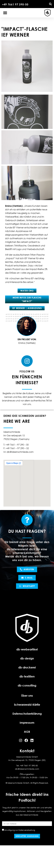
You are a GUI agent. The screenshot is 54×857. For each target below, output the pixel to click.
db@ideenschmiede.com (27, 769)
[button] (50, 4)
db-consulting (27, 685)
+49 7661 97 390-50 (15, 4)
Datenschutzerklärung (27, 713)
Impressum (27, 722)
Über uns (27, 695)
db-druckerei (27, 667)
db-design (27, 658)
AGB (27, 731)
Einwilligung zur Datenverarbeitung (19, 830)
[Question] (27, 520)
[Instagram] (27, 361)
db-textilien (27, 676)
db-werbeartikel (27, 649)
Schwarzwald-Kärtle (27, 704)
